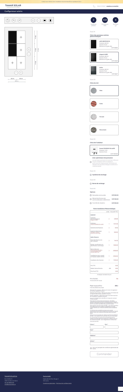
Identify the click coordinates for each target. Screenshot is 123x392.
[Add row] (21, 73)
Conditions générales (49, 383)
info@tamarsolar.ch (10, 384)
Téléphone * (93, 335)
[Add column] (29, 49)
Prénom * (92, 324)
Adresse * (92, 341)
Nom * (106, 324)
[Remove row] (16, 73)
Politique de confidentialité (64, 383)
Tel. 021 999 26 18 (9, 382)
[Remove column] (29, 54)
